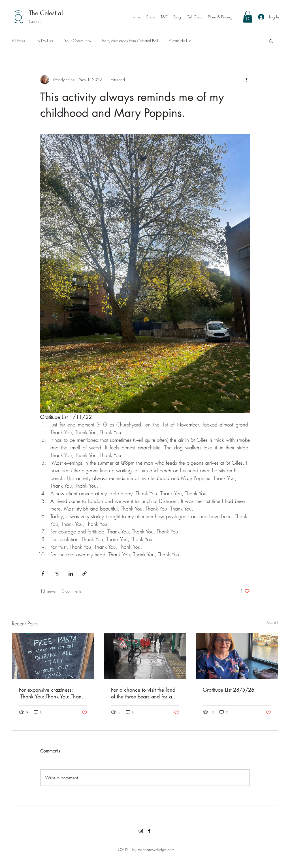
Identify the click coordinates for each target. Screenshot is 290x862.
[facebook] (149, 831)
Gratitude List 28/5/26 (228, 689)
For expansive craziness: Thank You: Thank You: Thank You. (51, 693)
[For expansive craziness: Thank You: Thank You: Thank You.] (53, 656)
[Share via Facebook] (43, 573)
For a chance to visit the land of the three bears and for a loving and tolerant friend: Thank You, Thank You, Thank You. (143, 693)
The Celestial (46, 13)
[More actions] (246, 79)
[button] (248, 17)
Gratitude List (180, 40)
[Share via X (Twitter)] (56, 573)
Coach (34, 21)
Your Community (77, 40)
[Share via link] (84, 573)
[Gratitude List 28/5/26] (237, 656)
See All (272, 622)
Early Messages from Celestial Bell (130, 40)
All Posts (18, 40)
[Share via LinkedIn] (70, 573)
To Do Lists (44, 40)
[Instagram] (141, 831)
